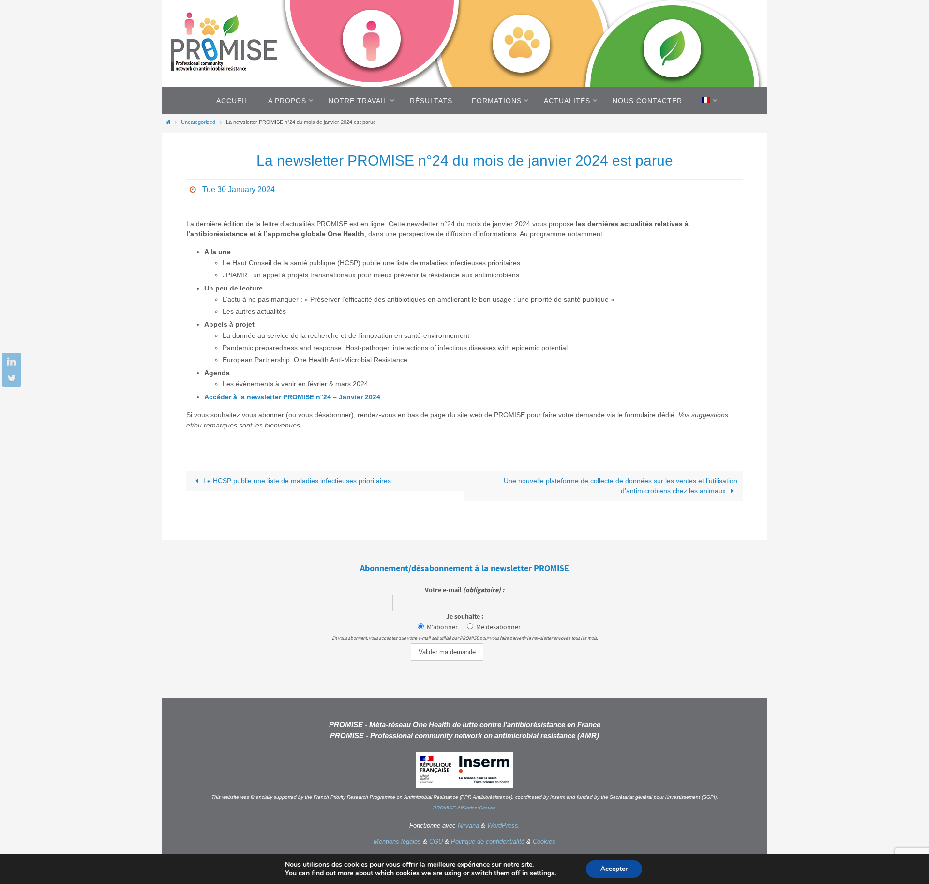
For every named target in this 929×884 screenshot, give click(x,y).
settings (542, 873)
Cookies (544, 841)
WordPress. (503, 825)
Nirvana (468, 825)
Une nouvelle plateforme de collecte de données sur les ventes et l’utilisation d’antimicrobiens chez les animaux (620, 486)
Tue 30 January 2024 (238, 189)
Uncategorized (198, 122)
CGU (436, 841)
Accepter (614, 868)
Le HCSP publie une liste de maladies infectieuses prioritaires (296, 481)
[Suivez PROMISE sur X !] (10, 377)
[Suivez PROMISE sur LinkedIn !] (10, 362)
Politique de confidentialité (487, 841)
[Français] (707, 100)
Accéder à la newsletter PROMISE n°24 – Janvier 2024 (292, 397)
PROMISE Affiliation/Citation (464, 807)
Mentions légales (397, 841)
